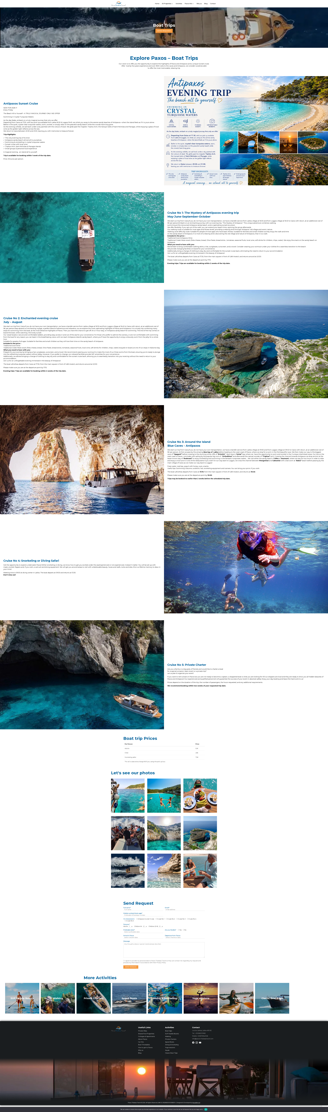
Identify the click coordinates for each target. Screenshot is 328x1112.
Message (126, 941)
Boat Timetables (144, 1045)
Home (157, 3)
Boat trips (168, 1031)
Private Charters (170, 1039)
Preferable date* (129, 930)
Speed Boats (169, 1042)
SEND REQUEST (164, 31)
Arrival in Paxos (128, 935)
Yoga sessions (170, 1047)
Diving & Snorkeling (172, 1045)
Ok (206, 1109)
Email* (167, 908)
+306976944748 (202, 1036)
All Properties (166, 3)
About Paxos (142, 1039)
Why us (199, 3)
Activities (179, 3)
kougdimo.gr (196, 1102)
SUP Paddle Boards (172, 1034)
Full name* (127, 908)
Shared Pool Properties (146, 1034)
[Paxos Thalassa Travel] (118, 3)
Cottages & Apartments (146, 1036)
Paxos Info (188, 3)
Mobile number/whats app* (132, 913)
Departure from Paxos (172, 935)
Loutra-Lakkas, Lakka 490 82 (202, 1030)
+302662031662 (200, 1033)
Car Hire (141, 1042)
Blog (205, 3)
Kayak (167, 1050)
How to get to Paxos (145, 1047)
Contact (213, 3)
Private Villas (142, 1031)
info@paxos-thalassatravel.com (202, 1039)
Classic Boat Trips (171, 1053)
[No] (326, 1109)
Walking (168, 1036)
